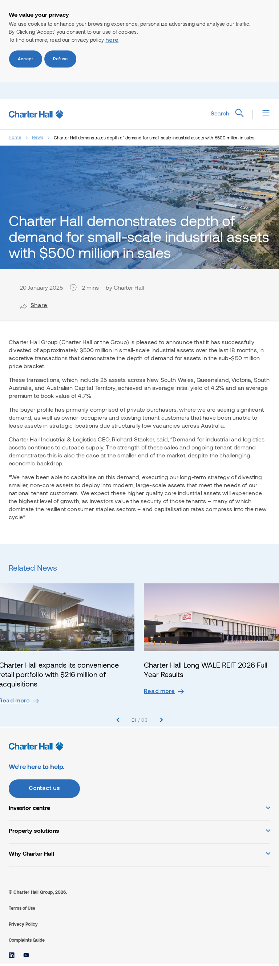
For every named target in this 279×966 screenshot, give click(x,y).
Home (15, 137)
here (111, 40)
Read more (159, 691)
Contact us (44, 788)
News (38, 137)
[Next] (161, 720)
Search (220, 113)
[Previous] (118, 720)
